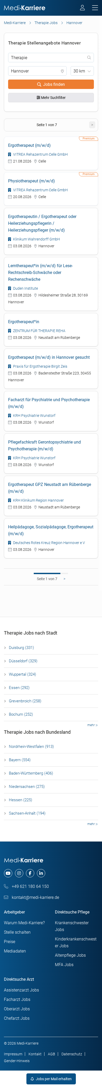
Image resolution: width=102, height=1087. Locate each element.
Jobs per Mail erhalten (53, 1079)
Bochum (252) (21, 714)
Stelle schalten (17, 932)
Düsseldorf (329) (23, 661)
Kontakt (35, 1054)
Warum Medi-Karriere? (24, 922)
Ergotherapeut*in (23, 321)
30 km (79, 71)
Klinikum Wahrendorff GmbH (36, 239)
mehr (91, 725)
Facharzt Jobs (17, 999)
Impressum (13, 1054)
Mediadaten (15, 951)
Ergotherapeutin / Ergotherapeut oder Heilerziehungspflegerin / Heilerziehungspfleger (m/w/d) (42, 223)
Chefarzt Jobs (17, 1018)
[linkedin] (41, 873)
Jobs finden (54, 84)
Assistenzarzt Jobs (21, 990)
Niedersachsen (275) (27, 786)
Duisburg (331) (21, 647)
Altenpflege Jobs (70, 955)
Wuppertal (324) (22, 674)
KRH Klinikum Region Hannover (38, 500)
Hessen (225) (20, 800)
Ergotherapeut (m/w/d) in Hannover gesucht (49, 357)
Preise (9, 941)
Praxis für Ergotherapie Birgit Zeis (39, 366)
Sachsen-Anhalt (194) (27, 813)
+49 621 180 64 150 (30, 886)
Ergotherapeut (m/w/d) (29, 145)
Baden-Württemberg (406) (31, 773)
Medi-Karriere (15, 23)
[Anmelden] (83, 8)
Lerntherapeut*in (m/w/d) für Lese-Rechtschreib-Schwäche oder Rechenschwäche (40, 272)
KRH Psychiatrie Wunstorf (33, 415)
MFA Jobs (64, 964)
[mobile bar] (95, 8)
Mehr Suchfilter (53, 98)
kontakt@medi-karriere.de (35, 897)
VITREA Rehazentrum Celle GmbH (40, 154)
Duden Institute (25, 288)
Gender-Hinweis (17, 1061)
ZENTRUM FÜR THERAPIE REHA (38, 331)
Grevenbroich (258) (25, 701)
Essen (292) (19, 687)
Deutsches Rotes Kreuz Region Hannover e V (48, 543)
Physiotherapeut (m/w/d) (31, 180)
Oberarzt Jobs (17, 1008)
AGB (51, 1054)
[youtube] (8, 873)
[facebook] (30, 873)
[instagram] (19, 873)
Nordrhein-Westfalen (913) (31, 746)
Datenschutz (71, 1054)
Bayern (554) (20, 760)
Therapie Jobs (46, 23)
